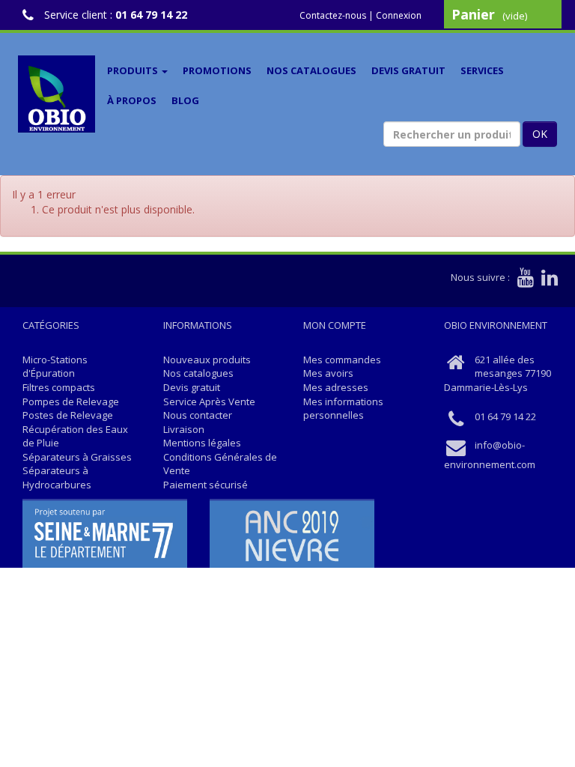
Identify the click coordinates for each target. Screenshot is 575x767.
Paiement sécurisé (205, 484)
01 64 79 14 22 (151, 14)
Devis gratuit (408, 70)
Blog (185, 100)
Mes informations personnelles (343, 408)
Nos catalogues (311, 70)
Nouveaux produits (207, 359)
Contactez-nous (332, 15)
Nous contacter (197, 415)
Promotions (217, 70)
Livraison (183, 429)
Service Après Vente (209, 401)
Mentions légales (202, 442)
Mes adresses (335, 387)
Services (482, 70)
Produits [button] (133, 70)
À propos (131, 100)
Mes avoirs (328, 373)
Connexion (399, 15)
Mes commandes (342, 359)
